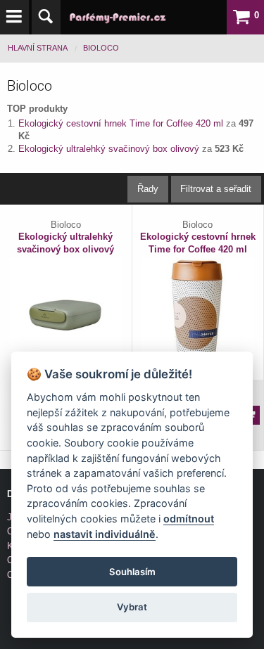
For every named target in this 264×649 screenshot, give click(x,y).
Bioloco (101, 48)
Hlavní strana (38, 48)
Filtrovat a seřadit (215, 189)
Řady (147, 189)
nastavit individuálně (105, 534)
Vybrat (132, 606)
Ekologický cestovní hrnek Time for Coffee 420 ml (122, 123)
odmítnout (188, 519)
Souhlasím (132, 571)
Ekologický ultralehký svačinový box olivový (110, 148)
